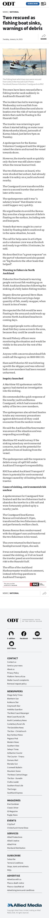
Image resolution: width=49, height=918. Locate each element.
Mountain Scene (14, 771)
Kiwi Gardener (13, 804)
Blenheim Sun (13, 698)
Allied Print (11, 844)
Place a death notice (15, 883)
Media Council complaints (18, 680)
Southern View (13, 745)
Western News (13, 742)
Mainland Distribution (16, 848)
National (14, 12)
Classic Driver (12, 807)
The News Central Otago (17, 774)
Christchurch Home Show (17, 827)
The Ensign (11, 789)
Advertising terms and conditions (20, 890)
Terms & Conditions (15, 863)
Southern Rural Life (15, 785)
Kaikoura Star (13, 702)
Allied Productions (14, 837)
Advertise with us (14, 879)
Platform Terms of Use (16, 676)
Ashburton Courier (14, 753)
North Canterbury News (17, 720)
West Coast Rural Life (16, 716)
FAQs (9, 870)
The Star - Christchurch (16, 731)
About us (10, 669)
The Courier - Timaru (15, 756)
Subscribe (33, 3)
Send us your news (14, 665)
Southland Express (14, 792)
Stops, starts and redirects (18, 866)
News (5, 12)
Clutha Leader (13, 782)
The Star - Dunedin (14, 778)
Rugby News (12, 815)
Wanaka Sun (12, 763)
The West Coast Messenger (18, 713)
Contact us (11, 662)
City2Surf (11, 824)
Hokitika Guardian (14, 709)
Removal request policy (17, 683)
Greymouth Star (13, 706)
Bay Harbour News (15, 735)
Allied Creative (13, 840)
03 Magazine (12, 811)
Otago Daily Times (14, 695)
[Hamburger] (43, 4)
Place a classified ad (15, 886)
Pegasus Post (12, 738)
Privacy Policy (13, 673)
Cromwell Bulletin (14, 767)
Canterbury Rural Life (16, 724)
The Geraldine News (15, 727)
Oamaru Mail (12, 760)
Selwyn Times (13, 749)
